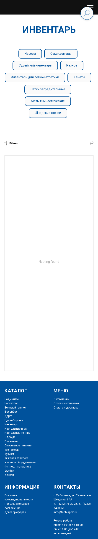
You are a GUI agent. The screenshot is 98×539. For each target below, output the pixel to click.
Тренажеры (12, 449)
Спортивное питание (18, 445)
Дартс (8, 416)
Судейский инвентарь (35, 65)
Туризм (9, 453)
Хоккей (9, 475)
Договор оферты (15, 512)
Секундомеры (60, 53)
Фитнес (9, 466)
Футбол (9, 471)
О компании (61, 399)
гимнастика (23, 466)
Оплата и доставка (66, 407)
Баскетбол (11, 403)
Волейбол (11, 411)
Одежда (10, 437)
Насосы (30, 53)
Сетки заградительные (48, 89)
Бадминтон (12, 399)
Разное (71, 65)
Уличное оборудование (20, 462)
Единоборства (14, 420)
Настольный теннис (17, 432)
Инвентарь (11, 424)
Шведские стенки (48, 113)
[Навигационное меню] (90, 7)
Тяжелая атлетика (16, 458)
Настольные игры (16, 428)
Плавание (11, 441)
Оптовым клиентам (66, 403)
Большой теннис (15, 407)
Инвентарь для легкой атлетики (35, 77)
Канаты (79, 77)
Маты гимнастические (48, 101)
